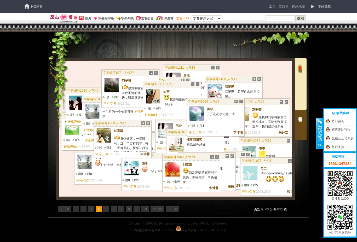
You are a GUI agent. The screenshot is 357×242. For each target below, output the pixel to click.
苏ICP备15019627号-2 (159, 230)
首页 (88, 18)
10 (145, 209)
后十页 (157, 209)
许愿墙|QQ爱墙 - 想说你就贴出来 (63, 18)
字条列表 (127, 18)
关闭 (232, 157)
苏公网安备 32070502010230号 (203, 229)
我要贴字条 (106, 18)
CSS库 (284, 6)
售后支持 (338, 147)
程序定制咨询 (341, 130)
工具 (272, 6)
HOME (36, 6)
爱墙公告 (147, 18)
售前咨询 (338, 121)
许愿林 (169, 18)
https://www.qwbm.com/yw (181, 223)
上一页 (64, 209)
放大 (288, 142)
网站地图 (298, 6)
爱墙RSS (182, 18)
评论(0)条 (82, 180)
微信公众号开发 (343, 138)
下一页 (172, 209)
